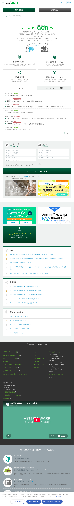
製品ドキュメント (39, 364)
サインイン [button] (67, 4)
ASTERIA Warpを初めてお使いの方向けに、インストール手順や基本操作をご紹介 (19, 63)
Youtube (40, 344)
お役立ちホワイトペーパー (10, 371)
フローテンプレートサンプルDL (10, 389)
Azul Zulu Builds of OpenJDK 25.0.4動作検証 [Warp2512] (25, 286)
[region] (37, 499)
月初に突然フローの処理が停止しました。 (21, 262)
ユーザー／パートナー (36, 171)
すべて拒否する (33, 501)
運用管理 (51, 371)
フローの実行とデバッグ (54, 368)
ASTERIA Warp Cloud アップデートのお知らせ (20, 95)
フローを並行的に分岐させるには (19, 316)
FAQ (35, 355)
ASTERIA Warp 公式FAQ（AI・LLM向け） (15, 374)
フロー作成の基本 (53, 354)
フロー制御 (51, 360)
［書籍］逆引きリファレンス (11, 395)
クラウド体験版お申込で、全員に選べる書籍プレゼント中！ (19, 235)
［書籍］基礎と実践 (9, 392)
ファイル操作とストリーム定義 (56, 356)
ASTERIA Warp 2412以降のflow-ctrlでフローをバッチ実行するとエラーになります (31, 254)
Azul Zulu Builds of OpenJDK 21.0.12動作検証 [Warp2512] (25, 290)
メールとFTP (52, 366)
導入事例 (5, 361)
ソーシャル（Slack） (54, 377)
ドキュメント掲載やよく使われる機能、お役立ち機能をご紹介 (19, 79)
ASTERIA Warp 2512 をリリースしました (18, 129)
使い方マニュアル (39, 358)
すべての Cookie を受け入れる (52, 501)
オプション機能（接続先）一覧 (12, 364)
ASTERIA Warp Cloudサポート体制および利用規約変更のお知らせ (25, 124)
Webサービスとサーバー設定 (55, 369)
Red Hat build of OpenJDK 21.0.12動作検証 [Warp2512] (24, 299)
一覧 (67, 133)
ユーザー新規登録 (66, 2)
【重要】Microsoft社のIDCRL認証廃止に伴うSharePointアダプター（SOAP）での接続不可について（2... (36, 107)
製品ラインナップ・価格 (10, 358)
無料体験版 (6, 398)
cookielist (58, 496)
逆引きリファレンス (55, 352)
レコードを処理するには (16, 333)
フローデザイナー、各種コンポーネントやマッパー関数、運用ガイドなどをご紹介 (54, 79)
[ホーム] (12, 2)
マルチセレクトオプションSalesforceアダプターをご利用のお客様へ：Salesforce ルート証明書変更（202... (37, 118)
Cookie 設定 (18, 501)
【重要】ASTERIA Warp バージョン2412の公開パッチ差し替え (24, 101)
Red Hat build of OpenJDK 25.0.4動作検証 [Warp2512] (24, 303)
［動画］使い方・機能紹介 (9, 385)
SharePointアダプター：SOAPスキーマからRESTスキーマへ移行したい (29, 273)
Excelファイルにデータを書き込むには (20, 324)
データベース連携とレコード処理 (56, 364)
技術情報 (36, 361)
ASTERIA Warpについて (10, 352)
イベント (54, 88)
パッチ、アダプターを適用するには (19, 328)
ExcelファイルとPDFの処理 (55, 362)
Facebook (31, 344)
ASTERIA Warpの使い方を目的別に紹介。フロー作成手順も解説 (54, 63)
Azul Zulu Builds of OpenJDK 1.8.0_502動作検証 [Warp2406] (26, 294)
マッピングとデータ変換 (54, 358)
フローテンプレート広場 (10, 367)
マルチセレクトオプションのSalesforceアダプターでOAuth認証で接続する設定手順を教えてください (37, 258)
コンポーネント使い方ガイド (57, 374)
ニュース (20, 88)
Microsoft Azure (52, 379)
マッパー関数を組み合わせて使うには (20, 320)
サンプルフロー (6, 387)
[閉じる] (72, 495)
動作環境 (36, 367)
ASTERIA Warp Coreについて (11, 355)
